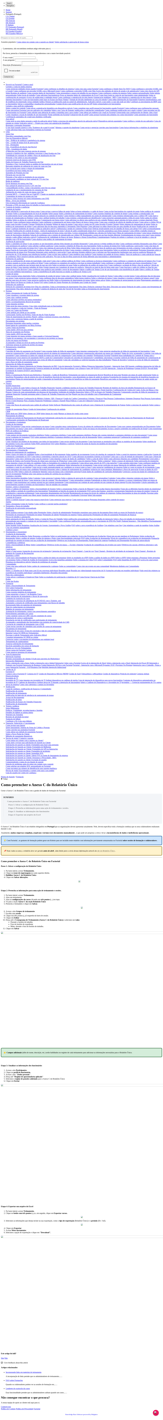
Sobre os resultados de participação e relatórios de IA (59, 577)
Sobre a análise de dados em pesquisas (51, 558)
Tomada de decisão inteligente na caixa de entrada (88, 100)
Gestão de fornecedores (37, 409)
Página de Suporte (8, 777)
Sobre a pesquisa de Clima (83, 560)
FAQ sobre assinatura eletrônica (43, 437)
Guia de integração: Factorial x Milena (72, 366)
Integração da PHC (50, 366)
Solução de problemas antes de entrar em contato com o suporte (29, 764)
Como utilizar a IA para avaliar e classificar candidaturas (44, 465)
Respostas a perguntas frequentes (18, 125)
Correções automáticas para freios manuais (113, 231)
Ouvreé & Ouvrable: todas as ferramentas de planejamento (88, 289)
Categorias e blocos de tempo (24, 233)
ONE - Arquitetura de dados (16, 149)
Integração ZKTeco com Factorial (59, 665)
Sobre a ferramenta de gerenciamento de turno (123, 280)
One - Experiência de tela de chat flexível (21, 147)
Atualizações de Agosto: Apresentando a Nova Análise (50, 525)
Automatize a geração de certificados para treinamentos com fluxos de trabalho (35, 603)
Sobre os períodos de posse (62, 265)
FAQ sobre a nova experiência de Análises (87, 525)
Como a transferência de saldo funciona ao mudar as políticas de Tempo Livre (62, 272)
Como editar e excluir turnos (124, 276)
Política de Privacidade (24, 1409)
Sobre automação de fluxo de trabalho (20, 519)
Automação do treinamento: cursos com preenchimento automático (31, 611)
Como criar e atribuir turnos (71, 276)
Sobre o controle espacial (15, 500)
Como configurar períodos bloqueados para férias (138, 244)
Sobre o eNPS (120, 558)
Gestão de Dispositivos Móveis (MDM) (53, 674)
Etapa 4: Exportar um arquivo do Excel (24, 815)
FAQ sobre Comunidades (103, 560)
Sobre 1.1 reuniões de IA (15, 571)
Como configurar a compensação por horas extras (57, 222)
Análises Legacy (12, 530)
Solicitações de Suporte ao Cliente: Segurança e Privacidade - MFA (31, 758)
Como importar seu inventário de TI (31, 680)
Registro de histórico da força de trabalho (118, 388)
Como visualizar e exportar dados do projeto (22, 295)
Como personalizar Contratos (104, 478)
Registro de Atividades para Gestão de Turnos (79, 282)
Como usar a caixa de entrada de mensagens (126, 457)
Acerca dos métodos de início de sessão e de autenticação (117, 91)
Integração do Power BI (140, 663)
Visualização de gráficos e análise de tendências (39, 390)
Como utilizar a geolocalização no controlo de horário (43, 216)
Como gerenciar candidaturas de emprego (107, 467)
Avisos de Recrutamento (15, 697)
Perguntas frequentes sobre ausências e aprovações (47, 252)
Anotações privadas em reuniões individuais (122, 571)
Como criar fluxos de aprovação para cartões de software (27, 405)
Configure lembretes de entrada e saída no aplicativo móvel (33, 229)
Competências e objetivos (15, 543)
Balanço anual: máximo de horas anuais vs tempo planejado (130, 220)
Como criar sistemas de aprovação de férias (54, 248)
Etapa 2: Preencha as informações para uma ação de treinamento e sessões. (38, 808)
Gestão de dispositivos (111, 674)
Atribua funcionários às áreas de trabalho (131, 493)
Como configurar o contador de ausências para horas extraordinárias (126, 263)
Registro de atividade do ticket (17, 717)
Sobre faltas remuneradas (80, 248)
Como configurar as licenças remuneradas (96, 261)
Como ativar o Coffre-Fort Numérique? (20, 448)
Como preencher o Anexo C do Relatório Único (24, 594)
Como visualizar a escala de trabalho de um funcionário (26, 115)
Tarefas (8, 502)
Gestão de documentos (14, 424)
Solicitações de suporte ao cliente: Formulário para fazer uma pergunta (32, 745)
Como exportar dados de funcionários (41, 93)
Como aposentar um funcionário (146, 115)
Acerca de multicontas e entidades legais (42, 97)
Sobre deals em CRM (14, 414)
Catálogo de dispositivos (27, 682)
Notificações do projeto (14, 691)
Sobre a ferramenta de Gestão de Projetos (21, 293)
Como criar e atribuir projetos (17, 297)
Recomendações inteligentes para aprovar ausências (126, 252)
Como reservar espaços (80, 500)
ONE (8, 132)
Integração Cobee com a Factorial (68, 663)
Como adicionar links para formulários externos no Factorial (28, 130)
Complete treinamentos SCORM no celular (22, 637)
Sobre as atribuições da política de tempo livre (90, 265)
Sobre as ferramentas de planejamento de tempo (72, 280)
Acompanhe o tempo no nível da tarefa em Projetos (25, 343)
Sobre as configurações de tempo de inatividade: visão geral (28, 261)
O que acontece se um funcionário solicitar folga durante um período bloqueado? (58, 244)
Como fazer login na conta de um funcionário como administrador (123, 95)
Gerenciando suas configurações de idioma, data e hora (137, 112)
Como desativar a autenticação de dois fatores (134, 97)
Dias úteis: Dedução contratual (90, 287)
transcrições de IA (98, 571)
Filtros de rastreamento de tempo (129, 233)
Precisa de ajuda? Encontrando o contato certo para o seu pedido (30, 771)
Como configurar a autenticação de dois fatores (75, 97)
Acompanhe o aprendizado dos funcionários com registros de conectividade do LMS (37, 622)
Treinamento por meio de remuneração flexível (85, 375)
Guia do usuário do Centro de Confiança (21, 773)
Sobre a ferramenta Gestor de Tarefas (20, 504)
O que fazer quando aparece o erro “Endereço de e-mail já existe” (30, 128)
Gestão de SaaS (75, 674)
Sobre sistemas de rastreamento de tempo (135, 224)
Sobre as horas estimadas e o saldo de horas (86, 211)
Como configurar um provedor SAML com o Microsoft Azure (36, 91)
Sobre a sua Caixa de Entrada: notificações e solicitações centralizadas (78, 110)
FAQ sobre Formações (14, 588)
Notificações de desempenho (16, 704)
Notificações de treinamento (16, 693)
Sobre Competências (38, 545)
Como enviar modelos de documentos (73, 442)
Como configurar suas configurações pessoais (141, 108)
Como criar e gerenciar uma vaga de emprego (31, 459)
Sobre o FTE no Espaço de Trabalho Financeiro (102, 392)
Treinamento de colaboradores (17, 642)
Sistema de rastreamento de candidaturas (21, 452)
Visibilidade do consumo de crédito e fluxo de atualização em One (30, 155)
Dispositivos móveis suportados (110, 121)
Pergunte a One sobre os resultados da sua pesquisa (25, 177)
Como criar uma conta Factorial (86, 89)
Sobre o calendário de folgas (16, 244)
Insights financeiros (13, 386)
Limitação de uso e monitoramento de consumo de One (26, 190)
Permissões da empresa (68, 515)
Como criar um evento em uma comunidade (92, 566)
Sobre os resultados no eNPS (78, 558)
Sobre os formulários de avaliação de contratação (60, 463)
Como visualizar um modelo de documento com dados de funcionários (32, 442)
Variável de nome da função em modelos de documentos (96, 444)
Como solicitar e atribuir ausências (40, 246)
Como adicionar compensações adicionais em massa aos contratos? (96, 353)
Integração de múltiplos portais (130, 465)
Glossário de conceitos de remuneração (78, 358)
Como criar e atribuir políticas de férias (65, 261)
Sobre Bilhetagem (12, 708)
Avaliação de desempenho (15, 534)
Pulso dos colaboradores (15, 575)
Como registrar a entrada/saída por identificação (83, 218)
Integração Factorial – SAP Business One (26, 667)
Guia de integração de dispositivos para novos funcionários (100, 680)
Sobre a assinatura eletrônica (55, 435)
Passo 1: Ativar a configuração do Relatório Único (28, 805)
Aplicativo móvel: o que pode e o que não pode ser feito (109, 102)
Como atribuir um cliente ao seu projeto (20, 312)
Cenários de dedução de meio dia (52, 289)
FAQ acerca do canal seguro (147, 560)
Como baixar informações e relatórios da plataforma (138, 128)
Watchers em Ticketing (14, 715)
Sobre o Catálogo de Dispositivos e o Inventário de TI (101, 682)
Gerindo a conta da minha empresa (19, 87)
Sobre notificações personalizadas (76, 519)
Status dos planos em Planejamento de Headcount (135, 418)
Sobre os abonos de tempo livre (109, 246)
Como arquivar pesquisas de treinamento (21, 652)
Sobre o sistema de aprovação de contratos (77, 478)
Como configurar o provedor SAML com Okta (78, 91)
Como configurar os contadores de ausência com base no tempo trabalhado (72, 263)
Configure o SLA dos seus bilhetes (19, 721)
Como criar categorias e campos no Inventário (37, 685)
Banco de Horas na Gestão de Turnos (25, 282)
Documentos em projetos (15, 321)
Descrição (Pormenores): (12, 65)
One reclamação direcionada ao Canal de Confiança (25, 203)
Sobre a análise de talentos (25, 538)
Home (8, 10)
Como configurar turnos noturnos (25, 222)
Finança (9, 383)
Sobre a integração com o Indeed (42, 663)
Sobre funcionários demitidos (17, 478)
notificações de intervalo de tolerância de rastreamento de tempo (30, 695)
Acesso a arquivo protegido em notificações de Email (127, 429)
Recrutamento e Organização (17, 450)
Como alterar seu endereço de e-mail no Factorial (97, 112)
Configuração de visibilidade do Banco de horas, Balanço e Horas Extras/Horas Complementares (73, 237)
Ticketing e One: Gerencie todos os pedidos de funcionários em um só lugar (34, 164)
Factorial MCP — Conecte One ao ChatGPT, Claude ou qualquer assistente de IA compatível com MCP (45, 194)
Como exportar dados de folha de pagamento (58, 351)
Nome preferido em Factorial (59, 115)
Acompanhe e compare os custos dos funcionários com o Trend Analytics (85, 390)
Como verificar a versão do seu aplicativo (138, 121)
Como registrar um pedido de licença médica (108, 254)
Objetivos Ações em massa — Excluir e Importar (65, 545)
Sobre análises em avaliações (16, 536)
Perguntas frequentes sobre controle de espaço (107, 500)
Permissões (10, 510)
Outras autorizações (84, 515)
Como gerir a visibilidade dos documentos (39, 429)
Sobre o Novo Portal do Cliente (17, 734)
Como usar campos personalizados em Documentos (136, 426)
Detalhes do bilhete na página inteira (19, 712)
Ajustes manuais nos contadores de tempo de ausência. (63, 267)
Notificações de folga (14, 700)
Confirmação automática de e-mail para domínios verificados (28, 117)
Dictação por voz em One (15, 175)
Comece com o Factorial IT (16, 674)
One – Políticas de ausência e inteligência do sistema (25, 140)
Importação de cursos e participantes (19, 618)
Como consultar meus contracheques (63, 426)
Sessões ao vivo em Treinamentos (18, 648)
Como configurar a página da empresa (112, 93)
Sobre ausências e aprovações (132, 246)
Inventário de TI (12, 678)
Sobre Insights (11, 525)
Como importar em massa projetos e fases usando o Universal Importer (32, 336)
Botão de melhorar (13, 181)
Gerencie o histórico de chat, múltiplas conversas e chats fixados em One (33, 153)
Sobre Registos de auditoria (16, 93)
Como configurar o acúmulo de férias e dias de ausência (129, 265)
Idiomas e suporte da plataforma (67, 128)
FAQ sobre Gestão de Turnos (50, 282)
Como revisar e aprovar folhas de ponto (55, 211)
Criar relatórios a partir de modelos (135, 525)
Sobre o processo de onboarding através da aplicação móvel (75, 121)
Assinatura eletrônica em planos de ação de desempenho (76, 437)
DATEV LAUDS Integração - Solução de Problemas (114, 368)
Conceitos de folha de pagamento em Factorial (23, 351)
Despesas (9, 396)
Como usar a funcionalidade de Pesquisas (21, 558)
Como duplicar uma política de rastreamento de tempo (51, 239)
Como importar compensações (86, 351)
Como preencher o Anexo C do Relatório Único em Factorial (31, 801)
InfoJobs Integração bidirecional (54, 667)
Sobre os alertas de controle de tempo (27, 220)
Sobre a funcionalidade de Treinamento (20, 586)
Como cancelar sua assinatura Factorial (20, 730)
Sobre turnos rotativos (82, 278)
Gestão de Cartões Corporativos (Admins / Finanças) (83, 399)
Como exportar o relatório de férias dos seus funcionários (75, 246)
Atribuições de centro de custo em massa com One (25, 192)
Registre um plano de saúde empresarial (136, 375)
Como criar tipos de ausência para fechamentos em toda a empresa (115, 248)
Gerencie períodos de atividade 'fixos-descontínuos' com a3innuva (61, 368)
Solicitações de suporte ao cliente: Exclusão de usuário (26, 760)
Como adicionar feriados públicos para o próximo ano (86, 252)
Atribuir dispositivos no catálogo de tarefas (62, 680)
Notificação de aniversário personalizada (21, 508)
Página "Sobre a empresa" (101, 461)
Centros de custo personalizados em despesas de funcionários (35, 392)
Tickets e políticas (12, 706)
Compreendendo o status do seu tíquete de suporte (24, 762)
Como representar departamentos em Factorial (52, 493)
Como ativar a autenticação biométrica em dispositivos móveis (49, 108)
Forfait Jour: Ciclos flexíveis (16, 269)
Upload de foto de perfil (79, 115)
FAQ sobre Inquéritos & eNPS (124, 560)
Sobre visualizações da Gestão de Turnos (97, 276)
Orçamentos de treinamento (16, 629)
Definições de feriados (43, 224)
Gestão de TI (11, 669)
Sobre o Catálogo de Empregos (17, 489)
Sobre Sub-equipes (95, 495)
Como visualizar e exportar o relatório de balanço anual (133, 278)
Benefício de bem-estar (112, 375)
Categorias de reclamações (61, 551)
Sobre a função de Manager (83, 489)
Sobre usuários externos (15, 512)
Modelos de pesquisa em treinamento (20, 609)
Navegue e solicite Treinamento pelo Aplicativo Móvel (26, 635)
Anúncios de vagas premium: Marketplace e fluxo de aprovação (114, 469)
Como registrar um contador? (82, 355)
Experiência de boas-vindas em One (19, 171)
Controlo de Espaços (13, 497)
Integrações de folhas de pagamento (19, 364)
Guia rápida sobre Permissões (35, 512)
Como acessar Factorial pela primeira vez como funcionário (111, 115)
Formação (9, 583)
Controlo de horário (13, 209)
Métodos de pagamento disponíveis (19, 736)
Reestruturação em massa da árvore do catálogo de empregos (92, 493)
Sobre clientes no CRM (31, 414)
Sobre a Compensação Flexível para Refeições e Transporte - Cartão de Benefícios (37, 375)
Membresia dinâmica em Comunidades (124, 566)
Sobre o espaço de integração (123, 461)
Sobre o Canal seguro (14, 551)
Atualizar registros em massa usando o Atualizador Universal (64, 495)
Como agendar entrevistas (127, 463)
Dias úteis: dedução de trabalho (28, 289)
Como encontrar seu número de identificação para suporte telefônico (31, 768)
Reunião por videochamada (81, 571)
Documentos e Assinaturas (16, 422)
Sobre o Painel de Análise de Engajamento (32, 560)
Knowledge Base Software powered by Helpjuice (81, 1414)
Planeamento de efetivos (15, 416)
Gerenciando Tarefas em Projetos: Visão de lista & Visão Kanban (30, 315)
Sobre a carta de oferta (94, 459)
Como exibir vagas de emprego (79, 461)
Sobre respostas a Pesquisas (136, 558)
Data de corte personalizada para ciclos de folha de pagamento (39, 360)
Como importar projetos (15, 304)
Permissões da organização (16, 515)
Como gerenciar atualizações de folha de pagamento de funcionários (124, 351)
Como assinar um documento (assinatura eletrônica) (25, 435)
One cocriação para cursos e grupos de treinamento (25, 168)
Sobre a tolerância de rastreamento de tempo (75, 214)
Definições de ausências (15, 259)
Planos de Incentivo (119, 360)
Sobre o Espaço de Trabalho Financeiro (40, 388)
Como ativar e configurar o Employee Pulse (22, 577)
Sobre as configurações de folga (57, 250)
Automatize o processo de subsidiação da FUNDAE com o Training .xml (33, 601)
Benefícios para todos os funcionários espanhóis (118, 379)
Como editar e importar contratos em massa (132, 478)
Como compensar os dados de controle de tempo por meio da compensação (42, 355)
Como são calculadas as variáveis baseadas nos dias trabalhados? (87, 360)
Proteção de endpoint (128, 674)
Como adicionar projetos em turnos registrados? (24, 300)
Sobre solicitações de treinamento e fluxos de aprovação (27, 596)
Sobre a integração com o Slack (118, 663)
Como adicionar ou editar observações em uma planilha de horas (112, 226)
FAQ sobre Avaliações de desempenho (95, 538)
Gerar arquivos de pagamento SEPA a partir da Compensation (40, 358)
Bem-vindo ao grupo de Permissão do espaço (126, 512)
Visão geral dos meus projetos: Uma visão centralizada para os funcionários (34, 306)
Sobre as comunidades (67, 566)
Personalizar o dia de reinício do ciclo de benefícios (33, 377)
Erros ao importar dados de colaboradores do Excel (79, 95)
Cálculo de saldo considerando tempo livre (80, 231)
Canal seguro (11, 549)
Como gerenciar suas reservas (60, 500)
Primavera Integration (95, 366)
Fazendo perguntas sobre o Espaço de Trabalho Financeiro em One (46, 394)
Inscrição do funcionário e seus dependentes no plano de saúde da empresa (81, 377)
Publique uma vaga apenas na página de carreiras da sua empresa (46, 474)
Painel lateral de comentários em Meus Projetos (23, 325)
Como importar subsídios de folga (30, 267)
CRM (8, 411)
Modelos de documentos (15, 439)
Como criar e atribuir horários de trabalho (49, 218)
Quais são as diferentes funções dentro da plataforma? (141, 489)
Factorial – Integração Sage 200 (116, 366)
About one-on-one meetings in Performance (122, 536)
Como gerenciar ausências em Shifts (40, 280)
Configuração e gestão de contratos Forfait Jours (74, 229)
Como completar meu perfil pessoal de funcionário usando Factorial (98, 108)
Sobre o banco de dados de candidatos (20, 454)
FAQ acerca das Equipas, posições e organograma (106, 491)
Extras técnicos (99, 401)
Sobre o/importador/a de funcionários (107, 104)
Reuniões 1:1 (11, 568)
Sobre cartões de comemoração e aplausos (43, 566)
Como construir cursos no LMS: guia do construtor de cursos (29, 616)
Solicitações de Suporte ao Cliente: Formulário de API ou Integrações (32, 749)
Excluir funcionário (133, 482)
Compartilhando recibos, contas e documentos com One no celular (31, 188)
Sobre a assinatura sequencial (109, 437)
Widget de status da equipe (63, 224)
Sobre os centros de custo (15, 388)
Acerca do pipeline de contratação (103, 454)
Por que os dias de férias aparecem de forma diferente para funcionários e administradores (87, 257)
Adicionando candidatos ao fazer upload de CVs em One (27, 179)
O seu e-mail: (8, 58)
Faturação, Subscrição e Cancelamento (20, 723)
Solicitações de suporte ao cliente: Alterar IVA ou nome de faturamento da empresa (37, 756)
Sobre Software (55, 405)
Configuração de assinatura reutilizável (134, 437)
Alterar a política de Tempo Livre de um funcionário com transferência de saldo (109, 269)
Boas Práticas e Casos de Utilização (79, 401)
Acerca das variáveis (23, 444)
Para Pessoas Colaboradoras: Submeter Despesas (122, 399)
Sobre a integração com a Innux (18, 663)
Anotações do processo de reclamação (36, 551)
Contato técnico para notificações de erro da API (74, 104)
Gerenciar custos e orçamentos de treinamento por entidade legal (30, 639)
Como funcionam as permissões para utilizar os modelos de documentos (115, 442)
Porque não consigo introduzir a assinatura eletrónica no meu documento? (119, 435)
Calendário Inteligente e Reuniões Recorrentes (50, 573)
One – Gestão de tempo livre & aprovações (22, 143)
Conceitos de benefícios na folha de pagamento (82, 379)
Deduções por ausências (15, 285)
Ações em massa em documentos (95, 429)
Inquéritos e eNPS (12, 555)
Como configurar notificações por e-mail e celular (123, 110)
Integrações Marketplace (15, 661)
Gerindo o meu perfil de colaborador (19, 106)
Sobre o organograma (64, 489)
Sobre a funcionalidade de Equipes (43, 489)
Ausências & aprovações (15, 242)
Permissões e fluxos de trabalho (17, 506)
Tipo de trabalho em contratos (56, 485)
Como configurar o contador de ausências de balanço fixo (134, 261)
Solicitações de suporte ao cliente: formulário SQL (25, 753)
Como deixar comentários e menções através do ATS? (51, 457)
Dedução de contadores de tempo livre (20, 287)
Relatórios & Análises (14, 523)
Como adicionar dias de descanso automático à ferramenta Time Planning (59, 226)
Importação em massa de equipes (137, 491)
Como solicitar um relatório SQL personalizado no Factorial (28, 766)
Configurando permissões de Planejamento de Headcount (27, 420)
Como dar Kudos (12, 581)
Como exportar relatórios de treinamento (21, 592)
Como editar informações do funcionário (122, 100)
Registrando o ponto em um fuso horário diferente (101, 235)
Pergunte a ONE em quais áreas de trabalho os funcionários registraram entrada (35, 205)
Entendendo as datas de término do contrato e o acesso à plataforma (116, 480)
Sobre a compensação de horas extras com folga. (53, 233)
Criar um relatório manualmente (18, 528)
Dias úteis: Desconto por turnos (114, 287)
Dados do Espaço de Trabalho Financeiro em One (24, 162)
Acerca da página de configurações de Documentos (97, 426)
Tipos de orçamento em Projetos (18, 332)
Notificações (10, 687)
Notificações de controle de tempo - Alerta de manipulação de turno (38, 231)
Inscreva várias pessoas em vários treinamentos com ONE (27, 198)
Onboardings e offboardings (91, 674)
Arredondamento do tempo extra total (135, 235)
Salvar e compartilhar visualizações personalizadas (36, 104)
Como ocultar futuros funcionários (107, 489)
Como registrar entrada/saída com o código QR (129, 216)
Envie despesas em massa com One (19, 183)
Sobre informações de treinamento (18, 590)
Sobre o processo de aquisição (137, 405)
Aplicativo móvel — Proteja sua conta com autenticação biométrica (44, 123)
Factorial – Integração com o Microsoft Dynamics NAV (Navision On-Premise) (103, 665)
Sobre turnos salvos (98, 280)
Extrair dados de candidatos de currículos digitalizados (101, 472)
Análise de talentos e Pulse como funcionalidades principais (58, 538)
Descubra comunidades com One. (18, 136)
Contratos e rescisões (13, 476)
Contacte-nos (6, 1407)
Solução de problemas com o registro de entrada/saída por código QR (56, 235)
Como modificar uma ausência (79, 254)
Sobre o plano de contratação (29, 472)
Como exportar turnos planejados (18, 276)
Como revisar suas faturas (15, 725)
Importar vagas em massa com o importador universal (61, 472)
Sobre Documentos (13, 426)
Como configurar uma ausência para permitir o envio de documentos (53, 269)
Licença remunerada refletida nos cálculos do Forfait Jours (94, 233)
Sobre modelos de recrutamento (78, 454)
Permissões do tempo (34, 515)
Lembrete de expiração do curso (18, 599)
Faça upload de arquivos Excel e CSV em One (23, 186)
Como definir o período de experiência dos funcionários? (27, 491)
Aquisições (10, 403)
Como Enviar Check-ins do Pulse (92, 577)
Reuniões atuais (64, 571)
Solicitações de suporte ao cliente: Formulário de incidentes (28, 751)
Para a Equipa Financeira (33, 401)
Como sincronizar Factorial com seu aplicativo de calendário (28, 110)
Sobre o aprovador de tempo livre (25, 248)
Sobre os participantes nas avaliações (64, 536)
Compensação (11, 349)
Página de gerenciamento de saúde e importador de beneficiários (40, 379)
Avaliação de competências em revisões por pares (102, 545)
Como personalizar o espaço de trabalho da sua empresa (77, 93)
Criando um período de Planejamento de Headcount (25, 418)
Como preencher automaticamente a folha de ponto (120, 218)
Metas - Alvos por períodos (16, 201)
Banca (25, 409)
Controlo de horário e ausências (17, 207)
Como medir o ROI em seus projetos (19, 330)
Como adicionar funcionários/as (48, 95)
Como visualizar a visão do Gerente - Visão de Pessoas (26, 308)
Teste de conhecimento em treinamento (20, 607)
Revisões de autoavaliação (140, 540)
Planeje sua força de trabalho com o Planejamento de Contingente (96, 394)
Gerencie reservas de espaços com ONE (21, 160)
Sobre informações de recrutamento (79, 465)
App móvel (10, 119)
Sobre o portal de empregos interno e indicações (134, 454)
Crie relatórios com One (113, 525)
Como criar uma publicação (16, 566)
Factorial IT (10, 672)
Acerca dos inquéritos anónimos (60, 560)
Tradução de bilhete (13, 719)
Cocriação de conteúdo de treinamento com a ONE (25, 624)
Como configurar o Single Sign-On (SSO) (114, 89)
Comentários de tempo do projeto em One (21, 196)
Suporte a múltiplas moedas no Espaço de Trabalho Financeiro (78, 388)
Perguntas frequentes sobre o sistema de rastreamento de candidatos (64, 469)
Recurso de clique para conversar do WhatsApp (49, 461)
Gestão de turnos (12, 274)
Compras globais (143, 674)
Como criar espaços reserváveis (37, 500)
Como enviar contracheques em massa (35, 426)
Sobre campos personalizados (138, 93)
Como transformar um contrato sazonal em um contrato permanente (38, 482)
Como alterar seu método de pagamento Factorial (24, 732)
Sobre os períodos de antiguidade (125, 250)
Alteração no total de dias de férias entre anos (102, 267)
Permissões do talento (51, 515)
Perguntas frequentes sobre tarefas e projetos (22, 323)
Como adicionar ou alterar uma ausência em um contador (86, 220)
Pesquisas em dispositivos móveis (18, 562)
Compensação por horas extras (52, 220)
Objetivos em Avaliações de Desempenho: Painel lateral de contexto (82, 540)
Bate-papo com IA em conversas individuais (41, 571)
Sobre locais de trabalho (26, 95)
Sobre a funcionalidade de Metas (18, 545)
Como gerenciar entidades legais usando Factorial (24, 89)
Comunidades (11, 564)
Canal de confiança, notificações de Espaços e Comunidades (28, 689)
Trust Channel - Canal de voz (83, 551)
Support (9, 12)
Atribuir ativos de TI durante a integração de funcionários (58, 682)
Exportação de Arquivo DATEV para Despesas (23, 371)
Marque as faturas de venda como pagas (73, 414)
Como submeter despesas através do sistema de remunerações (47, 353)
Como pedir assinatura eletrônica (79, 435)
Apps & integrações (13, 654)
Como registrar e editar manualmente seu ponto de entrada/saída (87, 216)
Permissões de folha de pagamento (105, 515)
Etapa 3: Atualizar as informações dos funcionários (28, 811)
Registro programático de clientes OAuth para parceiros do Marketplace (33, 659)
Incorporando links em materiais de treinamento (23, 605)
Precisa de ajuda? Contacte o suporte (19, 738)
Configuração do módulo (56, 409)
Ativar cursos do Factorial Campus (19, 650)
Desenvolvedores (12, 676)
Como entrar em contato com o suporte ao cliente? (35, 42)
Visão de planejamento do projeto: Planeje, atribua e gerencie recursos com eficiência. (38, 317)
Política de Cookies (8, 1409)
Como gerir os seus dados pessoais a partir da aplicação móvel (29, 121)
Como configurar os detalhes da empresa (58, 89)
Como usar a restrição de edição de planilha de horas (119, 222)
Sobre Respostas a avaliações (39, 536)
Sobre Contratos (34, 478)
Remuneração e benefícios (16, 347)
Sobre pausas (53, 214)
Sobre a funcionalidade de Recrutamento (50, 454)
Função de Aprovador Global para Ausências (28, 250)
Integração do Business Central (35, 665)
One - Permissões (12, 145)
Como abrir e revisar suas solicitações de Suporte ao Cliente (28, 743)
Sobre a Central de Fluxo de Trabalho (49, 519)
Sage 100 (89, 368)
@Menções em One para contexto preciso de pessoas (26, 151)
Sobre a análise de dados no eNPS (102, 558)
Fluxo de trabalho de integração (101, 519)
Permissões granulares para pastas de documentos (90, 512)
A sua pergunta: (9, 60)
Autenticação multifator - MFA (104, 97)
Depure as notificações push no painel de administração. (66, 102)
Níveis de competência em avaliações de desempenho (131, 538)
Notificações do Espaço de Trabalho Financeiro (23, 702)
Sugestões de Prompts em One (17, 173)
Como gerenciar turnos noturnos (26, 278)
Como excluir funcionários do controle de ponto (122, 211)
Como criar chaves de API (149, 91)
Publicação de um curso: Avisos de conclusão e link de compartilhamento (33, 631)
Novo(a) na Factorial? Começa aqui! (19, 85)
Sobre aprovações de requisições (146, 461)
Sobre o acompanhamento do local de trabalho (30, 214)
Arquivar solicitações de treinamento (19, 644)
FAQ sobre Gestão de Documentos (69, 429)
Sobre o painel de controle (15, 108)
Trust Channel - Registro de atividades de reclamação (114, 551)
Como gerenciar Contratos (51, 478)
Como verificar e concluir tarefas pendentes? (51, 504)
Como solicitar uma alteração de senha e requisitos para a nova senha (52, 112)
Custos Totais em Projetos (15, 328)
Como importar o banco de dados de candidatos (24, 463)
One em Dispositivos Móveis (17, 138)
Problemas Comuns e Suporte (54, 401)
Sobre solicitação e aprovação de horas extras (72, 42)
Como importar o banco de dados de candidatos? (67, 459)
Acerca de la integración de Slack (93, 663)
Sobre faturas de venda (49, 414)
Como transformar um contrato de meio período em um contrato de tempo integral (95, 482)
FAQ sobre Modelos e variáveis (63, 444)
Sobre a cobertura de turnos (101, 278)
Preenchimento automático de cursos (19, 614)
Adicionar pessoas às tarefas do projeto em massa (24, 345)
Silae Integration (12, 366)
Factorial (37, 1409)
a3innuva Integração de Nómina (30, 366)
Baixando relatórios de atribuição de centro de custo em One (28, 166)
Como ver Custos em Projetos (17, 310)
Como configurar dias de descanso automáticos (56, 278)
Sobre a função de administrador (59, 512)
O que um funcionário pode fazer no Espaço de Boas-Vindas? (45, 100)
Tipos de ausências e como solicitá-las (140, 254)
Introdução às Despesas (14, 399)
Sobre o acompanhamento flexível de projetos (23, 302)
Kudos (8, 579)
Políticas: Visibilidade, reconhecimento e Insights (24, 710)
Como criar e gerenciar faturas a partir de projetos (24, 319)
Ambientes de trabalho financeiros (71, 392)
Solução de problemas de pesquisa (44, 562)
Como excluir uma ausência (57, 254)
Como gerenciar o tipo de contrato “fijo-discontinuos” (49, 480)
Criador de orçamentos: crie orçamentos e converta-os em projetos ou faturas (34, 338)
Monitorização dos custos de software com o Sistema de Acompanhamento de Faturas (93, 405)
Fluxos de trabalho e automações (18, 517)
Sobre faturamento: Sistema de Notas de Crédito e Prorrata (28, 728)
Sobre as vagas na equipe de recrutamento (139, 467)
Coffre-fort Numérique (14, 446)
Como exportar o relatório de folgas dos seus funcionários (91, 250)
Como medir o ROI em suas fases (18, 334)
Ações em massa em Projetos (17, 340)
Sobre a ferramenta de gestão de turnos (45, 276)
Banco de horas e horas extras (87, 222)
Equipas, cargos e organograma (17, 487)
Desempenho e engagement (16, 532)
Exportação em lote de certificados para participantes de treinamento (31, 620)
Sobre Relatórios (23, 525)
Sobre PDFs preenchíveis (40, 444)
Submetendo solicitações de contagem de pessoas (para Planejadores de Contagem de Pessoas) (80, 418)
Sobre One (10, 134)
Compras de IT (32, 674)
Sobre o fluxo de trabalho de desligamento (129, 519)
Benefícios (10, 373)
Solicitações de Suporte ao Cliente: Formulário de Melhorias (28, 747)
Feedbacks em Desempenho (119, 540)
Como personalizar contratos (80, 480)
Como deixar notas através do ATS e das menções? (98, 463)
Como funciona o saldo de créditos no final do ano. (138, 267)
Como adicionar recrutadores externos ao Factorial (91, 457)
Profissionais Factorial (102, 355)
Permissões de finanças (127, 515)
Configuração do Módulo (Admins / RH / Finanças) (43, 399)
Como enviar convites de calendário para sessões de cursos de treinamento (33, 626)
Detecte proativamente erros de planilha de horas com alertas (115, 229)
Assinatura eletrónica (13, 433)
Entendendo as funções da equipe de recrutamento (68, 491)
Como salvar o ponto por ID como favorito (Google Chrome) (96, 224)
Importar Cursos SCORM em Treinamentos (22, 633)
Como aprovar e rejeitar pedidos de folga (104, 244)
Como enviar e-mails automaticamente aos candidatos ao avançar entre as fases (61, 467)
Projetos (9, 291)
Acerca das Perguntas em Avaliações (92, 536)
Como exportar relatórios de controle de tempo (109, 214)
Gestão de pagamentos (14, 409)
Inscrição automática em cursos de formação (22, 646)
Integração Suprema (13, 657)
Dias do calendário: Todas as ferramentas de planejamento (57, 287)
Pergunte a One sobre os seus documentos (21, 158)
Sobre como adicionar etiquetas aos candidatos (121, 459)
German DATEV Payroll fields (146, 368)
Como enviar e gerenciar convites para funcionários (99, 128)
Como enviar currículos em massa (105, 465)
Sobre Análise (154, 525)
